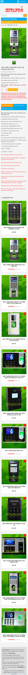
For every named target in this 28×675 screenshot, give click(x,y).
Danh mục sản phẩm (10, 19)
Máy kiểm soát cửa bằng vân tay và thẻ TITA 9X (14, 339)
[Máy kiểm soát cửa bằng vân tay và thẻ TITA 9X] (14, 324)
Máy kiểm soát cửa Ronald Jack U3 (14, 524)
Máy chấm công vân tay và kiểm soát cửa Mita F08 (14, 487)
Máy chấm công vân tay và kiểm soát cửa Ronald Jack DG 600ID (14, 636)
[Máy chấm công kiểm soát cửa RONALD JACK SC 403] (14, 399)
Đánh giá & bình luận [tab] (7, 108)
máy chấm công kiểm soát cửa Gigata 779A (14, 561)
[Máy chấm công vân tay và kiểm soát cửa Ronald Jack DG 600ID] (14, 620)
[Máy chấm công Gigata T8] (14, 436)
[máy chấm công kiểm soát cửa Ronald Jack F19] (14, 62)
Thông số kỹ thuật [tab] (19, 105)
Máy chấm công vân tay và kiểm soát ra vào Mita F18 (14, 302)
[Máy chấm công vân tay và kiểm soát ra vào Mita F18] (14, 287)
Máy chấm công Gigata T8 (14, 450)
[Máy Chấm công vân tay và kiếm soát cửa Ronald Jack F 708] (14, 583)
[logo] (14, 9)
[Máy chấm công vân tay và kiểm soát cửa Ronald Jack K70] (14, 361)
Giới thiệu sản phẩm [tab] (7, 105)
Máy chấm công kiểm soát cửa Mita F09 (14, 265)
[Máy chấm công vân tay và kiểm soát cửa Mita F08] (14, 472)
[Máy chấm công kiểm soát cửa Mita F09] (14, 250)
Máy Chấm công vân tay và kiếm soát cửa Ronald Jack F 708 (14, 598)
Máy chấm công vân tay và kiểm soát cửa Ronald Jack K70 (14, 377)
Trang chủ (3, 25)
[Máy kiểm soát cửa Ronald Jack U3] (14, 509)
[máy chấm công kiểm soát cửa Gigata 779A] (14, 546)
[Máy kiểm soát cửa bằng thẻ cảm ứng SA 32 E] (14, 213)
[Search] (25, 15)
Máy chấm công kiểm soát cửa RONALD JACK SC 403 (14, 414)
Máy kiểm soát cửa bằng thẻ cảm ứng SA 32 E (14, 228)
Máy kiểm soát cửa (7, 22)
